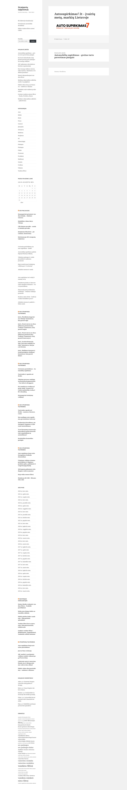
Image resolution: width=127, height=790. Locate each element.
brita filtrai (28, 720)
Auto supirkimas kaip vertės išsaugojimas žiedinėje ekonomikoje (26, 455)
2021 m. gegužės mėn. (24, 520)
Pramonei (21, 153)
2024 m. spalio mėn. (23, 506)
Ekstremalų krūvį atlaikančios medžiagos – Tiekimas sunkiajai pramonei (27, 291)
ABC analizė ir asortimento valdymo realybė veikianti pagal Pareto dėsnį (27, 656)
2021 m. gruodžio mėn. (24, 514)
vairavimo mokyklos (26, 763)
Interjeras (21, 130)
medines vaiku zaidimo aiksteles (24, 730)
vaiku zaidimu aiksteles (31, 757)
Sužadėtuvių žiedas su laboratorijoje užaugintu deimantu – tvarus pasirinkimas (27, 284)
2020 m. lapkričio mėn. (24, 526)
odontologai (21, 737)
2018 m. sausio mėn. (23, 544)
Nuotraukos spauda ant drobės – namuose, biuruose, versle (26, 412)
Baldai (20, 115)
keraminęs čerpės (21, 728)
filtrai (20, 723)
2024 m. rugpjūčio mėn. (24, 509)
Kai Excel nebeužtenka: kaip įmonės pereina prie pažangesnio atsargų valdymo (26, 59)
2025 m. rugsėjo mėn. (24, 497)
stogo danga (21, 753)
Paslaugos (21, 147)
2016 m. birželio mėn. (24, 579)
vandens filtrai (25, 765)
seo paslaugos (23, 745)
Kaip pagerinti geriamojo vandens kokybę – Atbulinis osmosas (27, 215)
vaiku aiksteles (32, 753)
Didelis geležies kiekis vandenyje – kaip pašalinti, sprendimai (26, 618)
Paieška (20, 39)
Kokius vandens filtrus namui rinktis (26, 29)
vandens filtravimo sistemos (26, 775)
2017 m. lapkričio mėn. (24, 547)
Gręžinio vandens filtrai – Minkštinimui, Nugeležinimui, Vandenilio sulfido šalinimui (27, 632)
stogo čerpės (27, 753)
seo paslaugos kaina (25, 747)
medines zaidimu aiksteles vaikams (25, 732)
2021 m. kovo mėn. (23, 523)
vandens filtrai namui (22, 770)
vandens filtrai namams (30, 768)
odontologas (21, 739)
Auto (19, 112)
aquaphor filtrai (21, 717)
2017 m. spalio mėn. (23, 550)
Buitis (19, 118)
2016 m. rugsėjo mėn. (24, 576)
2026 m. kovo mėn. (23, 491)
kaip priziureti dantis (24, 725)
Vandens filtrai (22, 171)
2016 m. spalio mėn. (23, 573)
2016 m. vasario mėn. (24, 591)
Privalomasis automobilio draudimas (25, 24)
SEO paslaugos (24, 210)
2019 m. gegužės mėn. (24, 532)
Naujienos (21, 135)
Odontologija (21, 141)
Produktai (21, 156)
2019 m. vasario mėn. (24, 538)
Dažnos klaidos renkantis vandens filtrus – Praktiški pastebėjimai (27, 606)
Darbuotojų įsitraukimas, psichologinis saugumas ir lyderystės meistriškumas (27, 424)
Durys (19, 121)
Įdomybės (21, 127)
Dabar (20, 697)
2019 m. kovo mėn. (23, 535)
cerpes (33, 720)
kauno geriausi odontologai (26, 727)
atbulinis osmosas (31, 718)
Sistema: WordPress (60, 71)
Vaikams (20, 168)
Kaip (19, 704)
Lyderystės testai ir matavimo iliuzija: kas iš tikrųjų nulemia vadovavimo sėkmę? (27, 663)
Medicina (20, 132)
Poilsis (20, 150)
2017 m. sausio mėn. (23, 567)
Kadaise (20, 693)
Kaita (19, 688)
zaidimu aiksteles (32, 783)
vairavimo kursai (23, 759)
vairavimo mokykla (25, 761)
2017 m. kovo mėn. (23, 564)
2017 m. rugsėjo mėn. (24, 553)
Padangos (20, 144)
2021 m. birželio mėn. (24, 517)
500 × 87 (67, 39)
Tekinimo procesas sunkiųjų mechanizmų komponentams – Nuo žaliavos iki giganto (26, 381)
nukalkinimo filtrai (23, 735)
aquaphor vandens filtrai (23, 718)
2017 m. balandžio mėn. (24, 561)
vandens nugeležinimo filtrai (23, 783)
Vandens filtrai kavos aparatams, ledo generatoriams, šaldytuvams (26, 625)
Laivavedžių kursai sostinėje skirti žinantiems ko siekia (26, 699)
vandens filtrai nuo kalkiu (23, 772)
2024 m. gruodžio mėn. (24, 503)
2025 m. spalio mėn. (23, 494)
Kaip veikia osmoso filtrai (26, 474)
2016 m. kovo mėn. (23, 588)
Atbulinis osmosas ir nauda (25, 269)
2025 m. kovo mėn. (23, 500)
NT (19, 138)
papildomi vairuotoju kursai (23, 743)
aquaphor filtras (27, 717)
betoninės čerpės (21, 720)
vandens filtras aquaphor (23, 773)
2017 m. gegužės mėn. (24, 559)
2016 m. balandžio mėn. (24, 585)
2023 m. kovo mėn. (23, 512)
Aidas (19, 681)
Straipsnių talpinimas (23, 8)
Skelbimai (21, 159)
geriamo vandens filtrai (26, 722)
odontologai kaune (30, 737)
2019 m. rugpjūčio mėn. (24, 529)
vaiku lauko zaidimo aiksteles (23, 755)
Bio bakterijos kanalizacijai (25, 21)
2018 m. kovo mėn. (23, 541)
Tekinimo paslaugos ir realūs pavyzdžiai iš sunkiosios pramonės (26, 259)
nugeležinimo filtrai (22, 733)
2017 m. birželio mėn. (24, 556)
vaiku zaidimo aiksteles (22, 757)
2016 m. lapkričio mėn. (24, 570)
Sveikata (20, 165)
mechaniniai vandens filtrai (30, 728)
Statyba (20, 162)
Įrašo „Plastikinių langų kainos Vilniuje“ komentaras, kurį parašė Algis (26, 318)
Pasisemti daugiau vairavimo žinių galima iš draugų (26, 683)
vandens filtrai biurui (22, 768)
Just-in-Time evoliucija (25, 651)
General (20, 124)
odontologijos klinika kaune (26, 741)
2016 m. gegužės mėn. (24, 582)
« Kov (21, 202)
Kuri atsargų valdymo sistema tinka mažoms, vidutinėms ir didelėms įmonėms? (27, 70)
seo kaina (31, 743)
